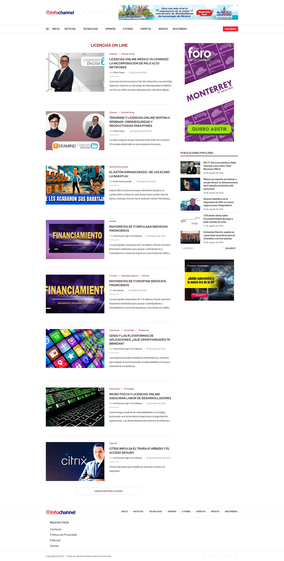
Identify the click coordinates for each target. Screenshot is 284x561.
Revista (163, 29)
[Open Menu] (47, 28)
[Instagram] (93, 12)
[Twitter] (86, 12)
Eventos (146, 29)
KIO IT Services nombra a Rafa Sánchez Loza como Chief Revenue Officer (219, 165)
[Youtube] (105, 12)
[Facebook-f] (204, 556)
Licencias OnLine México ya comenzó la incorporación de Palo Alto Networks (139, 63)
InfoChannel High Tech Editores (127, 236)
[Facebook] (80, 12)
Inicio (56, 29)
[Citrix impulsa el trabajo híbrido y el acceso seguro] (75, 461)
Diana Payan (119, 72)
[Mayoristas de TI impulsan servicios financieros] (75, 239)
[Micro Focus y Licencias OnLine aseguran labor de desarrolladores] (75, 407)
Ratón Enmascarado (122, 181)
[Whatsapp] (111, 12)
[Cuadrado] (209, 261)
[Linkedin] (99, 12)
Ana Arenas (118, 290)
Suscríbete (230, 29)
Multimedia (180, 29)
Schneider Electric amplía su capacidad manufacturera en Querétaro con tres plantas (219, 235)
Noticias (70, 29)
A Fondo (128, 29)
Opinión (110, 29)
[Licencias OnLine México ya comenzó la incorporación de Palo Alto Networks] (75, 72)
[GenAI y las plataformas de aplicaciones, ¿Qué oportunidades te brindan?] (75, 348)
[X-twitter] (211, 556)
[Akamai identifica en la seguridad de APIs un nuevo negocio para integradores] (190, 204)
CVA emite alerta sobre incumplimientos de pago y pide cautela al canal (218, 218)
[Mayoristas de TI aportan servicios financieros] (75, 294)
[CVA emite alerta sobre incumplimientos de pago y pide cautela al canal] (190, 220)
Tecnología (90, 29)
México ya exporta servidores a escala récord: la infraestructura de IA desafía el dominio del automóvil (220, 184)
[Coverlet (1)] (209, 44)
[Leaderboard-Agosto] (178, 6)
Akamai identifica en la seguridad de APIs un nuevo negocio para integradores (218, 202)
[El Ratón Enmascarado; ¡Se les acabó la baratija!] (75, 185)
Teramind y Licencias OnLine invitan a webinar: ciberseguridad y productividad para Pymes (139, 121)
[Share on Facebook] (137, 96)
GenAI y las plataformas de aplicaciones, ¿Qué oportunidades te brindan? (139, 339)
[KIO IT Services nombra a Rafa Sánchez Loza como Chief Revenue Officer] (190, 167)
